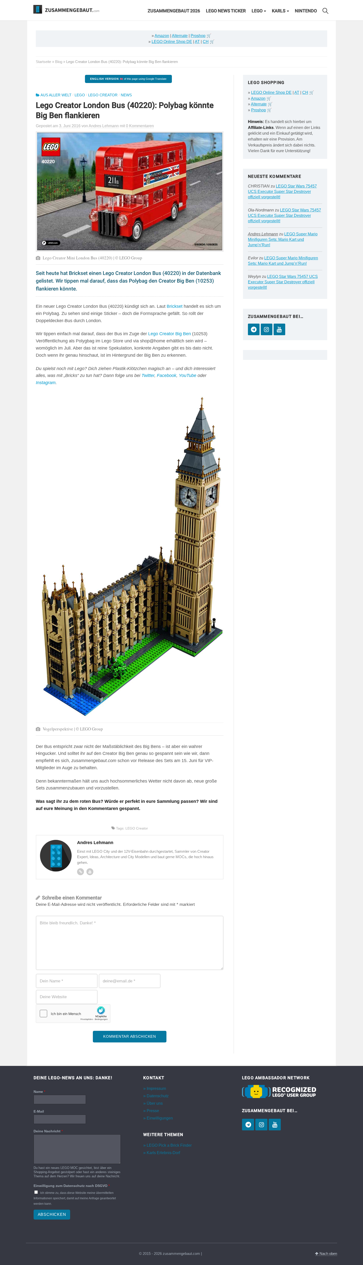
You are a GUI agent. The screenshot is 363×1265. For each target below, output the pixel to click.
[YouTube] (279, 329)
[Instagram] (266, 329)
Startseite (43, 62)
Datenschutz (158, 1096)
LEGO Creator (103, 95)
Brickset (174, 306)
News (126, 95)
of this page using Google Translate (128, 78)
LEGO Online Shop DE (172, 42)
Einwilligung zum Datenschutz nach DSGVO (72, 1186)
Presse (153, 1111)
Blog (58, 62)
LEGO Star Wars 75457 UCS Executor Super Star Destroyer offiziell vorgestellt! (282, 191)
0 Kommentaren (140, 126)
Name (39, 1091)
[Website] (80, 871)
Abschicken (52, 1214)
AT (197, 42)
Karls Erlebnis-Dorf (163, 1152)
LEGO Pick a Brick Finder (169, 1145)
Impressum (156, 1088)
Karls (278, 10)
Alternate (180, 36)
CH (206, 42)
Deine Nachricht (48, 1131)
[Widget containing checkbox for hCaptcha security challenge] (73, 1013)
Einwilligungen (160, 1118)
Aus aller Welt (55, 95)
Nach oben (328, 1254)
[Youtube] (89, 871)
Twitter (147, 375)
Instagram (46, 382)
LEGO (257, 10)
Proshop (198, 36)
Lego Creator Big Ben (169, 333)
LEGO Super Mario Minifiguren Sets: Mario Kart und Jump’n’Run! (283, 239)
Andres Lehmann (263, 234)
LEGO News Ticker (226, 10)
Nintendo (306, 10)
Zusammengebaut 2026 (174, 10)
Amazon (162, 36)
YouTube (187, 375)
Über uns (155, 1103)
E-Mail (39, 1111)
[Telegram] (254, 329)
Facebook (166, 375)
